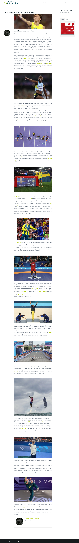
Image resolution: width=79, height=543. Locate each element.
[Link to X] (74, 3)
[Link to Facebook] (72, 3)
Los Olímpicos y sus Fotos (24, 31)
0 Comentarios (24, 33)
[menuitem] (44, 3)
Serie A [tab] (62, 19)
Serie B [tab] (67, 19)
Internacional (36, 33)
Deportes (31, 33)
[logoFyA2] (11, 3)
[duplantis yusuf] (33, 21)
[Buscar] (65, 3)
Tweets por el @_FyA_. (65, 12)
